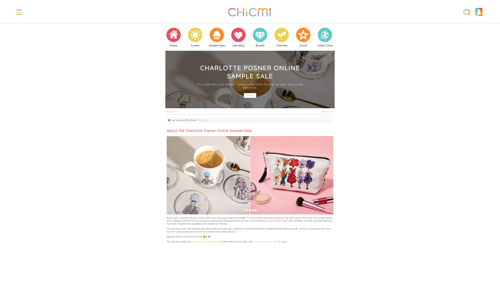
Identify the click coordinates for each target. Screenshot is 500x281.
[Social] (303, 35)
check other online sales (265, 241)
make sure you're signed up (206, 241)
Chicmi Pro (202, 120)
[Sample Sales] (216, 35)
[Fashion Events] (195, 35)
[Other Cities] (325, 35)
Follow (250, 95)
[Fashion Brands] (260, 35)
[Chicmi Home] (173, 35)
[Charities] (281, 35)
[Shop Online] (238, 35)
